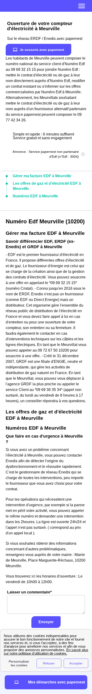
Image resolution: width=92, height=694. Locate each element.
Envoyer (46, 622)
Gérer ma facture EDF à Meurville (42, 176)
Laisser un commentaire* (29, 592)
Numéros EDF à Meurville (35, 196)
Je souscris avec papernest (42, 50)
